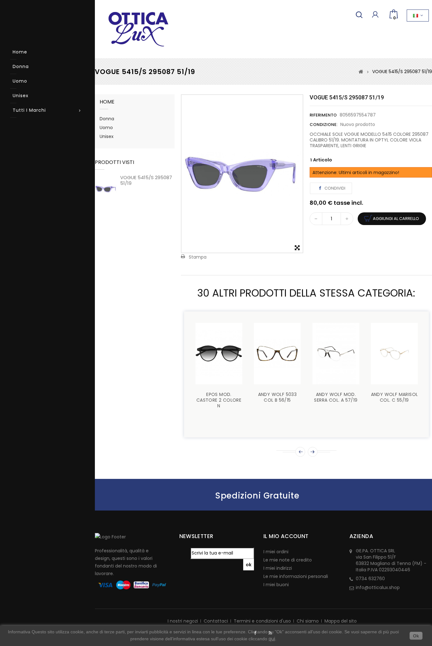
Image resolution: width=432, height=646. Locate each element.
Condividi (334, 188)
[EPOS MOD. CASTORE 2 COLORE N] (219, 353)
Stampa (198, 257)
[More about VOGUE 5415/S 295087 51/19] (106, 189)
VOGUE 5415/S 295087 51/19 (146, 180)
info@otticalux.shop (378, 587)
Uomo (20, 81)
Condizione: (323, 125)
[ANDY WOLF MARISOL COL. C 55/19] (394, 353)
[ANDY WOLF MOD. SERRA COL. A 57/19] (336, 353)
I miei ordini (275, 552)
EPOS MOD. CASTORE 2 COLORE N (218, 400)
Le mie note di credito (287, 560)
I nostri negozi (183, 621)
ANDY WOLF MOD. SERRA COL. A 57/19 (335, 397)
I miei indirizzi (277, 568)
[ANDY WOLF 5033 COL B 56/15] (277, 353)
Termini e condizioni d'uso (262, 621)
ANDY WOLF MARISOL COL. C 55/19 (394, 397)
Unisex (20, 95)
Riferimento (323, 115)
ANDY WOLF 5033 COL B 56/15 (277, 397)
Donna (21, 66)
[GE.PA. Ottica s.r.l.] (133, 29)
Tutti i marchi (29, 110)
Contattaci (216, 621)
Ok (416, 635)
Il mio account (286, 536)
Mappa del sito (340, 621)
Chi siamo (308, 621)
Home (20, 52)
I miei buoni (276, 584)
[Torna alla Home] (361, 71)
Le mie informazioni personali (295, 576)
